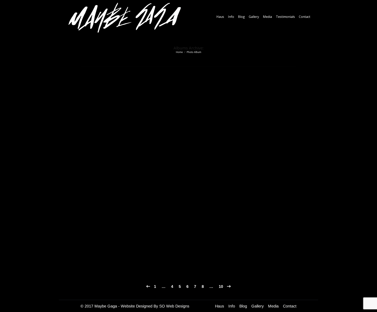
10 (221, 286)
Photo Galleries (98, 267)
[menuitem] (220, 17)
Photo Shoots (96, 259)
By (123, 267)
